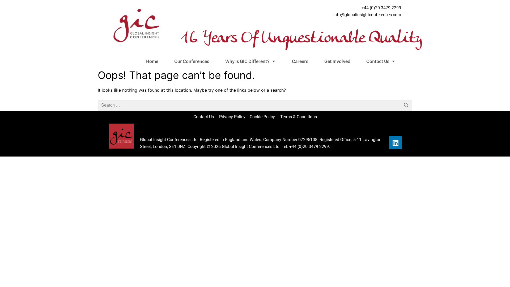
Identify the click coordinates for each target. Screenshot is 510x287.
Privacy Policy (232, 116)
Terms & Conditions (298, 116)
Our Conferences (191, 61)
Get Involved (337, 61)
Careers (300, 61)
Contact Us (377, 61)
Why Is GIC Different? (247, 61)
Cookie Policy (264, 116)
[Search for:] (255, 105)
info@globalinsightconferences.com (367, 14)
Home (152, 61)
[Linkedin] (395, 142)
